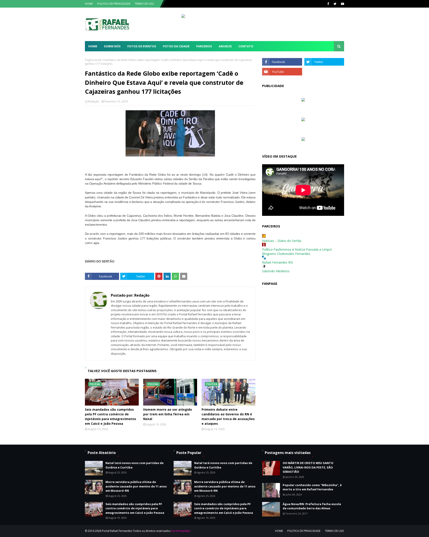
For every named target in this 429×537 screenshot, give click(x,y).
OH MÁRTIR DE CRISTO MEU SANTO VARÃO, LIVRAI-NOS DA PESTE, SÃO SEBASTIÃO (308, 467)
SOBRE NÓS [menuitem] (112, 46)
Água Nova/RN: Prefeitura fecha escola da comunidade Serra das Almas (312, 506)
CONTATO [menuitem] (245, 46)
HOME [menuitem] (92, 46)
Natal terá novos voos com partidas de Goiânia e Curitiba (134, 465)
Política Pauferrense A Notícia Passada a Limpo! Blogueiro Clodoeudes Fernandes (297, 251)
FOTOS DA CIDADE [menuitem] (176, 46)
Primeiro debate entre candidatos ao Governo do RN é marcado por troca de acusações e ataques (228, 416)
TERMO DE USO (144, 4)
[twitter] (335, 4)
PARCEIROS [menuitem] (204, 46)
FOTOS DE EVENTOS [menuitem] (141, 46)
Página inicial (93, 60)
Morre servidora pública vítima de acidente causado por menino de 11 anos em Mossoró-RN (136, 486)
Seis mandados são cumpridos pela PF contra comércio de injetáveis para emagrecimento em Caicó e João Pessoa (110, 416)
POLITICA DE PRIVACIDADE (113, 4)
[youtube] (342, 4)
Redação (93, 101)
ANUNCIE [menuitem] (225, 46)
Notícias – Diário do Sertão (281, 241)
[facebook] (328, 4)
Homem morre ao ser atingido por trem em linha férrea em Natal (167, 414)
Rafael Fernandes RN (277, 262)
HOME (89, 4)
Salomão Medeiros (276, 271)
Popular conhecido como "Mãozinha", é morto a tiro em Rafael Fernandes (312, 487)
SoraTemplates (180, 531)
